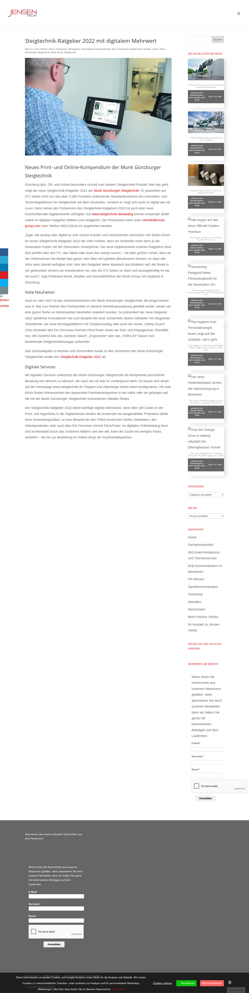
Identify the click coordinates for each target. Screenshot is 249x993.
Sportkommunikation (203, 587)
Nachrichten (196, 609)
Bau (114, 49)
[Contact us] (4, 290)
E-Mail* (196, 743)
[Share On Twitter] (4, 260)
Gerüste (147, 49)
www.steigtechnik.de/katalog (112, 214)
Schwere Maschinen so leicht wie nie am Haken (206, 138)
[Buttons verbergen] (4, 306)
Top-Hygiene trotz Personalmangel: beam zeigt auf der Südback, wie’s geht (205, 347)
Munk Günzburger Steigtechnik (116, 190)
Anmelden (205, 798)
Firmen (44, 49)
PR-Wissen (196, 579)
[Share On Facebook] (4, 252)
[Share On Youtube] (4, 275)
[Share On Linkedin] (4, 267)
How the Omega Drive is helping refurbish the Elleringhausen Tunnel (206, 454)
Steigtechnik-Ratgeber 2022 (80, 357)
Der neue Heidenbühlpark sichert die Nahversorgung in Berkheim (206, 401)
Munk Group (57, 52)
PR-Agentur (74, 49)
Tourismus (195, 594)
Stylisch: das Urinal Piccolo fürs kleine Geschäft (205, 191)
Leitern (155, 49)
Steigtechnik (70, 52)
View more (118, 989)
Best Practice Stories (203, 617)
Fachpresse (61, 49)
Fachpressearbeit (200, 545)
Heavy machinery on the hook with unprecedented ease (206, 86)
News (52, 49)
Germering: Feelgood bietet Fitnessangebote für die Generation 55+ (206, 292)
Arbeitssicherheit (102, 49)
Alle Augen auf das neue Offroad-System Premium (206, 238)
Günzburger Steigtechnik (129, 49)
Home (192, 537)
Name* (195, 769)
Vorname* (197, 756)
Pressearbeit (87, 49)
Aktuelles (194, 602)
